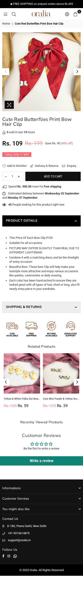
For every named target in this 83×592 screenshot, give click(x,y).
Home (6, 23)
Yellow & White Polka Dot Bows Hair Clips (22, 398)
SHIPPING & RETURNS (24, 307)
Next (77, 71)
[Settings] (67, 13)
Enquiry (71, 166)
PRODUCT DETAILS (21, 220)
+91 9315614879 (19, 533)
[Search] (14, 13)
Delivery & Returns (46, 166)
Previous (5, 71)
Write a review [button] (41, 461)
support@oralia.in (19, 540)
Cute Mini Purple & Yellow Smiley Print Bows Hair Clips (61, 398)
